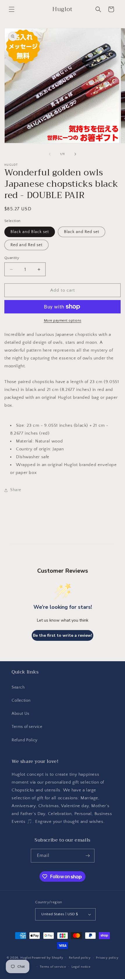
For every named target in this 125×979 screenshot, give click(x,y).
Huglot (25, 957)
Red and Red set (26, 245)
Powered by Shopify (47, 957)
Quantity (11, 258)
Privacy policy (107, 957)
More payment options (62, 320)
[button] (11, 9)
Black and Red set (81, 232)
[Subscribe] (87, 855)
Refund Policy (25, 740)
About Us (20, 713)
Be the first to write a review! (62, 635)
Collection (21, 700)
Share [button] (15, 490)
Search (18, 687)
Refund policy (80, 957)
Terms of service (27, 726)
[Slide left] (49, 154)
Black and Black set (29, 232)
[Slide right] (75, 154)
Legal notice (81, 967)
